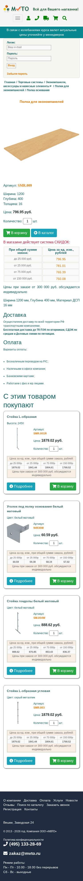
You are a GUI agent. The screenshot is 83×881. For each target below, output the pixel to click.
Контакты (31, 809)
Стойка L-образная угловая (28, 691)
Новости (72, 800)
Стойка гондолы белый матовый (33, 601)
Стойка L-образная (22, 416)
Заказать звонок (57, 805)
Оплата (45, 800)
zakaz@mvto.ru (25, 853)
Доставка (30, 800)
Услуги (58, 800)
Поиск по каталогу (30, 805)
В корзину (18, 233)
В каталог (45, 233)
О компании (12, 800)
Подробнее (23, 486)
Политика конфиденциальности (23, 839)
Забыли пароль (17, 73)
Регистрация (12, 809)
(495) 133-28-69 (25, 844)
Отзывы (8, 805)
